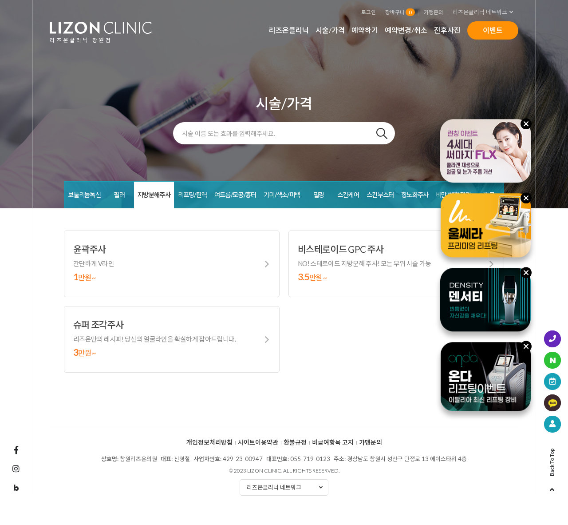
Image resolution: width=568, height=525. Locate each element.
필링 (318, 195)
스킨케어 (348, 195)
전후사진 (447, 30)
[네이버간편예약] (552, 360)
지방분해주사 (154, 195)
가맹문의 (433, 12)
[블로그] (16, 488)
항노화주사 (414, 195)
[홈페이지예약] (552, 381)
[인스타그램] (16, 469)
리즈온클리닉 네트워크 (480, 12)
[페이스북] (16, 450)
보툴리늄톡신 (84, 195)
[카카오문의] (552, 402)
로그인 (368, 12)
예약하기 (364, 30)
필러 (119, 195)
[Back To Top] (552, 487)
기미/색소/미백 (282, 195)
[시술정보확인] (552, 424)
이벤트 (493, 30)
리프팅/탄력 (192, 195)
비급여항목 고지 (333, 442)
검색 (381, 133)
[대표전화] (552, 338)
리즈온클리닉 (289, 30)
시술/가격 (330, 30)
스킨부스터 (380, 195)
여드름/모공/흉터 (235, 195)
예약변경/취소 (406, 30)
